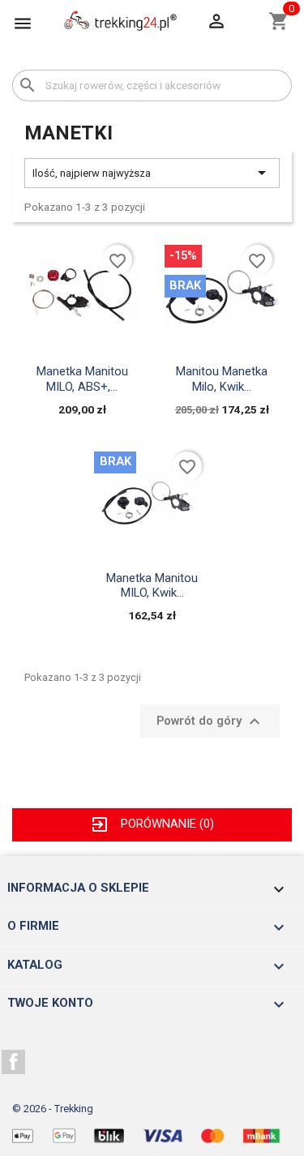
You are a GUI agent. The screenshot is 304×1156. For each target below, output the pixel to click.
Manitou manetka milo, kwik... (222, 378)
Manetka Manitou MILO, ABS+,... (82, 378)
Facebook (14, 1062)
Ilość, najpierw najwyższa (152, 172)
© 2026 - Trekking (52, 1108)
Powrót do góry (210, 721)
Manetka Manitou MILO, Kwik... (152, 585)
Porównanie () (151, 823)
